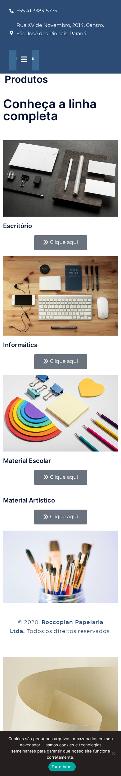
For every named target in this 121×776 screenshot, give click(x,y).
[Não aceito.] (113, 753)
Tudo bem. (62, 766)
